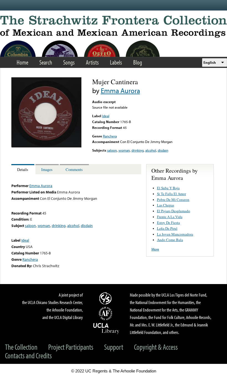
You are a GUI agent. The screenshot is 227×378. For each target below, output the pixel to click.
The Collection (21, 347)
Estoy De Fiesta (168, 222)
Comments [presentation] (74, 169)
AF (106, 313)
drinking (137, 150)
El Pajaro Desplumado (173, 210)
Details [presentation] (22, 169)
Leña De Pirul (167, 228)
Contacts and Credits (28, 355)
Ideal (105, 116)
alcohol (150, 150)
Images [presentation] (47, 169)
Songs (69, 62)
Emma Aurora (120, 90)
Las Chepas (165, 205)
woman (124, 150)
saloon (112, 150)
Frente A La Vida (169, 216)
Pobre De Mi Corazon (173, 199)
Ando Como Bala (170, 239)
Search (45, 62)
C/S (106, 298)
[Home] (113, 27)
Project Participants (70, 347)
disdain (163, 150)
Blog (137, 62)
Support (113, 347)
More (155, 249)
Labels (116, 62)
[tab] (23, 169)
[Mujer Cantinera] (46, 146)
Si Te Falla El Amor (171, 193)
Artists (92, 62)
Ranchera (110, 136)
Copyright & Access (156, 347)
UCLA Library (106, 328)
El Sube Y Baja (168, 187)
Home (22, 62)
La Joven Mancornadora (175, 234)
